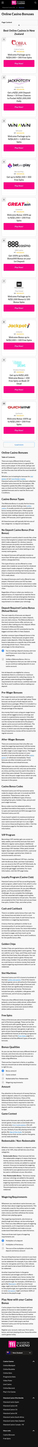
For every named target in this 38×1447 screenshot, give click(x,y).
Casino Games (8, 1361)
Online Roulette (9, 1369)
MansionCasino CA (10, 1409)
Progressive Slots (9, 1377)
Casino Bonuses (9, 1435)
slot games (12, 1291)
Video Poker (7, 1380)
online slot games (14, 980)
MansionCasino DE (10, 1413)
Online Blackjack (9, 1365)
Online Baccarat (9, 1388)
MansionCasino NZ (8, 7)
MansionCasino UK (10, 1406)
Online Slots (7, 1373)
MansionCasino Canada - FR (13, 1425)
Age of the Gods (16, 1132)
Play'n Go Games (9, 1392)
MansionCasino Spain (11, 1402)
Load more (19, 445)
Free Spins (22, 1036)
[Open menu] (3, 3)
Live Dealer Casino (18, 479)
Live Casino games (19, 1125)
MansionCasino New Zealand (14, 1421)
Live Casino (7, 1384)
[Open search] (35, 3)
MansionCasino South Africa (13, 1417)
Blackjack (12, 1284)
